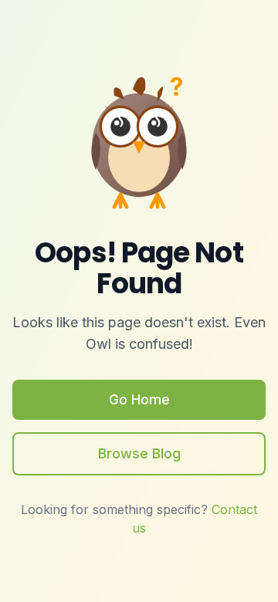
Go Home (139, 399)
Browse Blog (139, 453)
